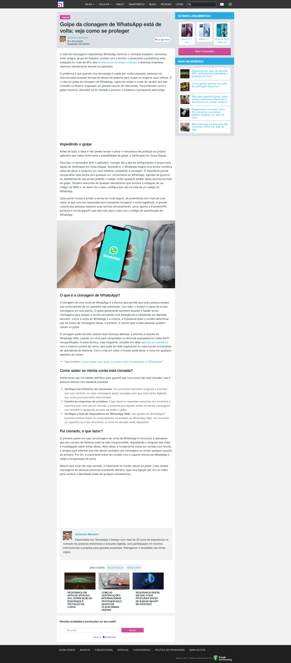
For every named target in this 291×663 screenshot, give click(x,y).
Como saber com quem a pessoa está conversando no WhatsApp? (122, 361)
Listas (179, 4)
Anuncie (85, 649)
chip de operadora (157, 342)
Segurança (115, 567)
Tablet (120, 4)
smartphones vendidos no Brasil (117, 62)
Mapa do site (197, 649)
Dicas (89, 4)
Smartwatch (137, 4)
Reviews (166, 4)
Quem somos (67, 649)
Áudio (152, 4)
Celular (104, 4)
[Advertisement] (116, 116)
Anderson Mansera (77, 37)
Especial (123, 649)
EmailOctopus (110, 637)
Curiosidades (142, 649)
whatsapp (134, 567)
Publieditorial (104, 649)
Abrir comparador (204, 51)
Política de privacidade (170, 649)
